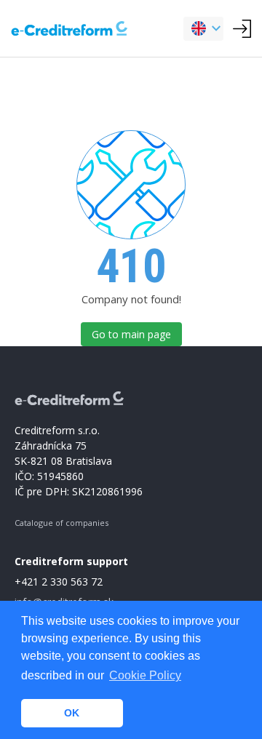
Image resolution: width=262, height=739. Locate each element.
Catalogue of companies (61, 522)
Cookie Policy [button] (145, 675)
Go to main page (131, 334)
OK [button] (71, 713)
